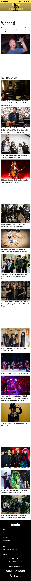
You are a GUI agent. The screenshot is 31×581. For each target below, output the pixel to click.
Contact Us (5, 554)
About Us (4, 532)
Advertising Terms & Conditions (9, 542)
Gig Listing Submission (7, 552)
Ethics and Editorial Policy (8, 540)
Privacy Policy (5, 534)
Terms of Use (5, 537)
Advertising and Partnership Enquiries (10, 549)
